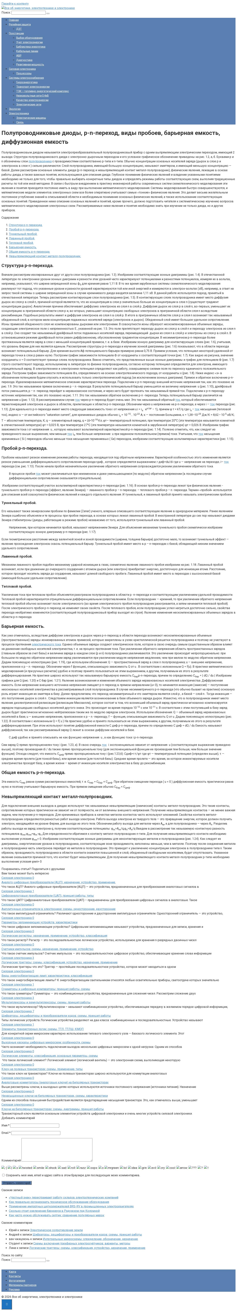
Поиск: (6, 12)
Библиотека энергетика (30, 46)
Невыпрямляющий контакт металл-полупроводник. (45, 256)
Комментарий (11, 1160)
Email (6, 1133)
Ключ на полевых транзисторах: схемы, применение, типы (42, 1069)
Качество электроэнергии (32, 100)
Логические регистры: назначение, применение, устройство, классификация (54, 935)
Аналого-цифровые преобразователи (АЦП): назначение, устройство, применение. (58, 882)
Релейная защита (20, 24)
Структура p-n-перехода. (25, 225)
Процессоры (23, 73)
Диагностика (24, 60)
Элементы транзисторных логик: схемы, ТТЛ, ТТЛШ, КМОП (42, 1029)
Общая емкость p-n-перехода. (29, 251)
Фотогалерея (17, 1280)
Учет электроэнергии (29, 42)
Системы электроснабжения (26, 77)
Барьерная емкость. (23, 247)
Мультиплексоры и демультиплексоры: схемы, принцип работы (46, 1002)
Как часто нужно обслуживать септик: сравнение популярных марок (56, 1215)
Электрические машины (31, 117)
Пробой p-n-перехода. (24, 229)
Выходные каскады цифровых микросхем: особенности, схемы (46, 1042)
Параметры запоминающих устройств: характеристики (39, 922)
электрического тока (46, 644)
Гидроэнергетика (27, 82)
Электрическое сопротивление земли (56, 1230)
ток (77, 400)
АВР (18, 55)
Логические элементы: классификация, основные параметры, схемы (49, 1056)
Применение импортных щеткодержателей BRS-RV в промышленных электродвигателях (71, 1206)
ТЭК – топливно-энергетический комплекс (42, 91)
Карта (12, 1271)
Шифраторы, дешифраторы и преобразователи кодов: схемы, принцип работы (56, 1015)
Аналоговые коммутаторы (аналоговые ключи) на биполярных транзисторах (55, 1082)
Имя (5, 1125)
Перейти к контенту (15, 3)
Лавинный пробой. (22, 238)
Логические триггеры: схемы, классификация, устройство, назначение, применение (59, 962)
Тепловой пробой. (21, 243)
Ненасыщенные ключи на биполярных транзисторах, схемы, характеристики (54, 1096)
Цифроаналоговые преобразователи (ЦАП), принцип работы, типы (47, 895)
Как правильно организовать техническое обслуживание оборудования (59, 1202)
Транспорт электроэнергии (33, 86)
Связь (20, 122)
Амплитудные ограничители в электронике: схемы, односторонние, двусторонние (58, 909)
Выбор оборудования (29, 37)
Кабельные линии (27, 51)
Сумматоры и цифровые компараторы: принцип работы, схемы (45, 989)
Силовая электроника (22, 68)
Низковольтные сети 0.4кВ (32, 95)
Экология (15, 108)
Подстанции (16, 33)
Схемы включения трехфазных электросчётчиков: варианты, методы (81, 1243)
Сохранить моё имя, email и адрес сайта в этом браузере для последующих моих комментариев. (73, 1175)
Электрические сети (28, 104)
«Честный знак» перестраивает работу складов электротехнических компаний (63, 1197)
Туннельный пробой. (23, 234)
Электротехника (19, 113)
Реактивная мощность (30, 64)
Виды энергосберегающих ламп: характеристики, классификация (46, 975)
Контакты (15, 1276)
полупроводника (40, 161)
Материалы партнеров (22, 1285)
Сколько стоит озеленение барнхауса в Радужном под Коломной (54, 1211)
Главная (14, 20)
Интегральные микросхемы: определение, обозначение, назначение (90, 1239)
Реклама (14, 1289)
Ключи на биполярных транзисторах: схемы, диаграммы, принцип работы (52, 1109)
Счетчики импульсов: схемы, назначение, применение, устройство (47, 949)
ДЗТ (19, 28)
